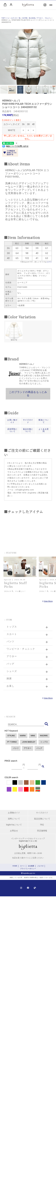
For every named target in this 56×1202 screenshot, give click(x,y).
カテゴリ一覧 (16, 18)
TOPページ (5, 18)
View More (48, 601)
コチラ (49, 262)
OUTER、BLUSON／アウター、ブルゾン (36, 18)
